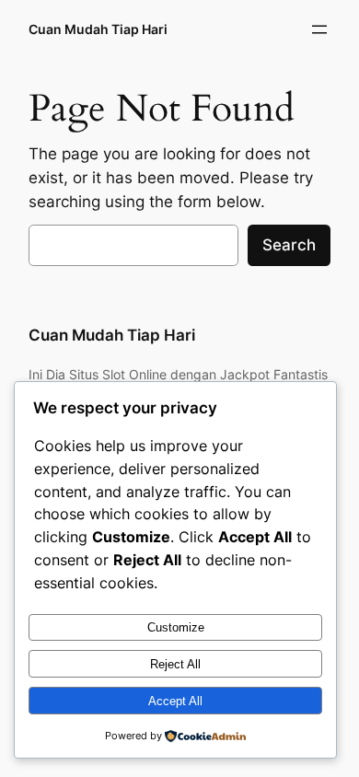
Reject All (175, 664)
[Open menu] (319, 29)
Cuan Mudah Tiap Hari (98, 29)
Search (289, 245)
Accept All (175, 701)
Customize (175, 627)
